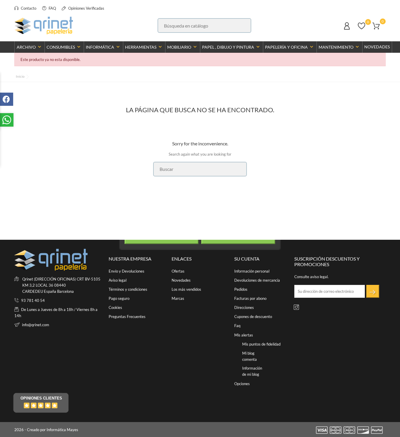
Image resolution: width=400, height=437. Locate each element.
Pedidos (240, 289)
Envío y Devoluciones (126, 271)
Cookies (115, 307)
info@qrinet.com (35, 324)
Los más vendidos (186, 289)
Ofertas (178, 271)
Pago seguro (119, 298)
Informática (103, 47)
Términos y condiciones (128, 289)
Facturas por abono (250, 298)
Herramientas (144, 47)
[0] (361, 28)
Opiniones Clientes (41, 398)
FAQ (52, 8)
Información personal (251, 271)
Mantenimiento (339, 47)
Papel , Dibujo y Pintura (231, 47)
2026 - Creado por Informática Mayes (46, 429)
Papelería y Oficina (289, 47)
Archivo (29, 47)
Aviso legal (118, 280)
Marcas (178, 298)
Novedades (377, 46)
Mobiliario (182, 47)
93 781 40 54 (33, 300)
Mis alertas (243, 335)
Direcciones (244, 307)
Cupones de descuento (253, 316)
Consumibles (64, 47)
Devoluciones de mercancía (257, 280)
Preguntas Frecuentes (127, 316)
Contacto (28, 8)
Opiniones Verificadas (85, 8)
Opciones (242, 383)
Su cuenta (246, 258)
